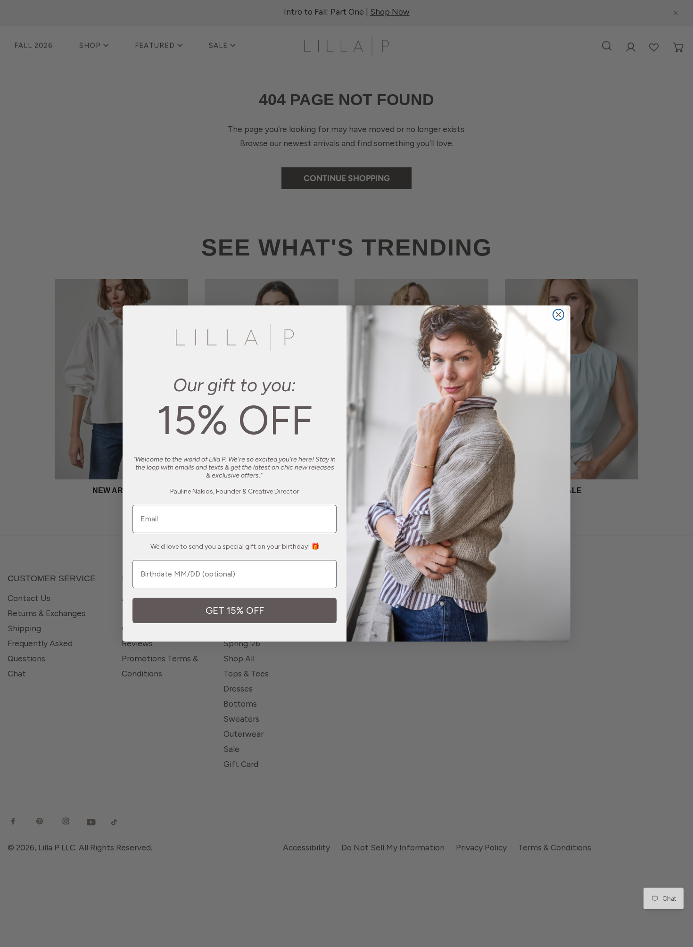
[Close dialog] (558, 314)
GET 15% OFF (235, 610)
